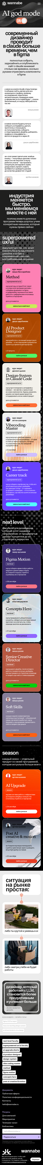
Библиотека (8, 1126)
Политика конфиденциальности (17, 1097)
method (6, 1068)
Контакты (6, 1101)
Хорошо (35, 1159)
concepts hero (9, 1077)
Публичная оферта (11, 1093)
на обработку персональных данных (23, 1142)
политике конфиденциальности (14, 1162)
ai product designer (12, 1054)
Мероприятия (8, 1119)
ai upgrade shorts (11, 1050)
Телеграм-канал (9, 1123)
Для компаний (9, 1115)
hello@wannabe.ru (10, 1104)
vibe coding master (11, 1063)
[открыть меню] (39, 3)
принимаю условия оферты (23, 1141)
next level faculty (10, 1041)
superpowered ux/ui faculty (15, 1045)
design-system (10, 1059)
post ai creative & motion (14, 1081)
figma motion (9, 1072)
